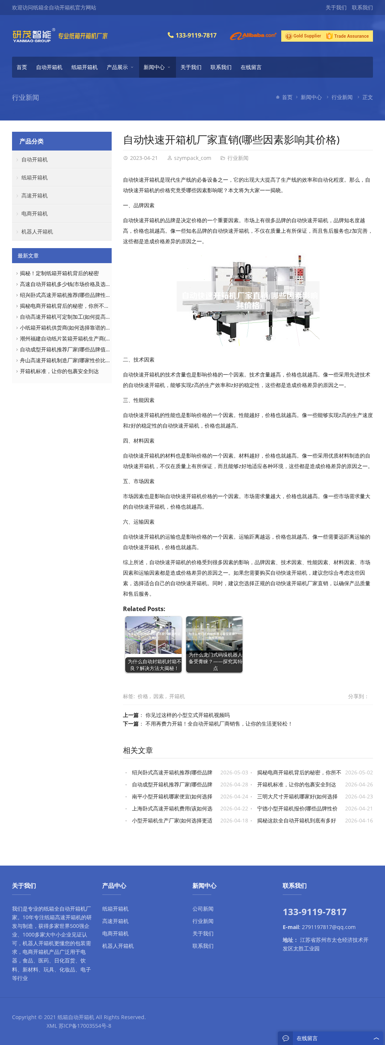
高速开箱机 (34, 195)
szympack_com (192, 157)
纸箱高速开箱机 (62, 917)
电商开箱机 (34, 213)
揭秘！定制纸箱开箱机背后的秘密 (59, 273)
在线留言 (251, 67)
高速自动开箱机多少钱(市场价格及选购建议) (71, 284)
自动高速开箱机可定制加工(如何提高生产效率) (74, 316)
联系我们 (362, 7)
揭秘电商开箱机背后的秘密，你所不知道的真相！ (78, 305)
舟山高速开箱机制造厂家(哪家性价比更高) (69, 360)
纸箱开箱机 (84, 67)
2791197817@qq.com (329, 927)
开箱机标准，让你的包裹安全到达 (296, 784)
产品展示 (117, 67)
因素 (158, 696)
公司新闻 (203, 908)
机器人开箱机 (37, 231)
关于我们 (336, 7)
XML (52, 1025)
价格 (143, 696)
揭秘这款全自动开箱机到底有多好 (296, 820)
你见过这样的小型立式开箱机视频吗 (188, 714)
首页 (22, 67)
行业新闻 (342, 97)
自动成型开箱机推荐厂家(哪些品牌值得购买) (71, 349)
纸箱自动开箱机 (76, 1017)
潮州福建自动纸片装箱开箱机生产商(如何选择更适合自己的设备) (95, 338)
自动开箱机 (49, 67)
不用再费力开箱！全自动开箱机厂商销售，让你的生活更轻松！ (219, 723)
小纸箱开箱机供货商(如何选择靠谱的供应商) (71, 327)
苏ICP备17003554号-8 (85, 1025)
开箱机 (177, 696)
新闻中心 (154, 67)
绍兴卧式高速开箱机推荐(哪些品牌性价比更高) (74, 294)
